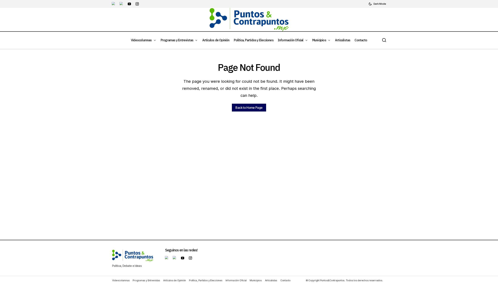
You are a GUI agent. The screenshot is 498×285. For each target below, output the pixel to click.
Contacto (285, 280)
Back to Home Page (248, 108)
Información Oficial (236, 280)
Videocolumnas (121, 280)
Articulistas (271, 280)
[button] (377, 4)
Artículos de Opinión (174, 280)
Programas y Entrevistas (146, 280)
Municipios (256, 280)
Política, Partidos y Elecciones (205, 280)
